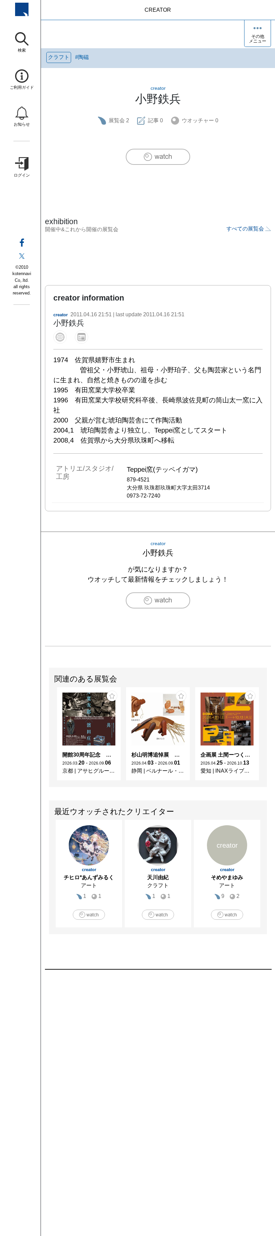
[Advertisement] (158, 1046)
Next (266, 737)
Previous (49, 737)
